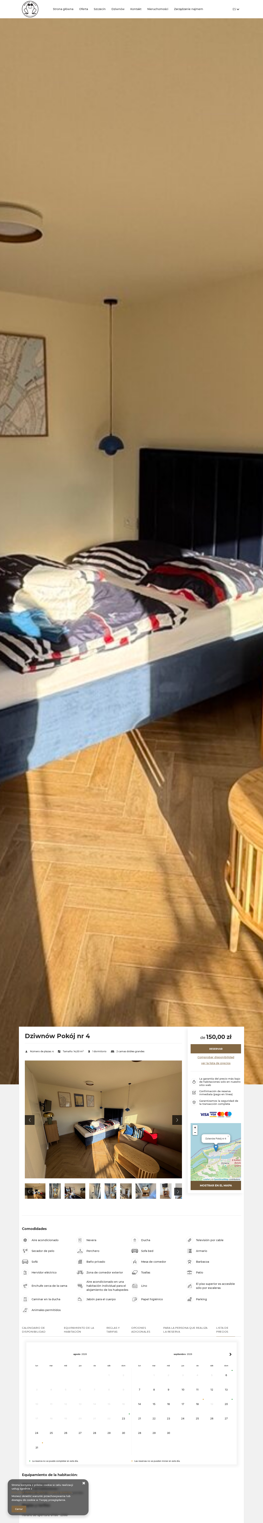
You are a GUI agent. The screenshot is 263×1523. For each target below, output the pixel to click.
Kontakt (136, 9)
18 (197, 1404)
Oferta (83, 9)
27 (80, 1432)
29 (109, 1432)
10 (183, 1389)
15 (154, 1404)
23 (123, 1418)
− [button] (195, 1132)
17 (183, 1404)
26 (65, 1432)
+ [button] (195, 1127)
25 (51, 1432)
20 (226, 1404)
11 (197, 1389)
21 (139, 1418)
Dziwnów (118, 9)
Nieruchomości (157, 9)
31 (36, 1447)
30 (123, 1432)
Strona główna (63, 9)
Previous (29, 1120)
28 (94, 1432)
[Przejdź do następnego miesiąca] (231, 1354)
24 (36, 1432)
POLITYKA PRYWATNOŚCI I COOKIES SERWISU (42, 1492)
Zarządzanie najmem (188, 9)
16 (168, 1404)
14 (139, 1404)
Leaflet (206, 1179)
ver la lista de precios (215, 1063)
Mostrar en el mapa (216, 1185)
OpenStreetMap (221, 1179)
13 (226, 1389)
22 (154, 1418)
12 (211, 1389)
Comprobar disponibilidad (216, 1057)
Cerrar (19, 1508)
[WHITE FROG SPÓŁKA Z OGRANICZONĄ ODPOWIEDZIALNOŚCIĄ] (34, 9)
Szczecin (100, 9)
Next (177, 1120)
